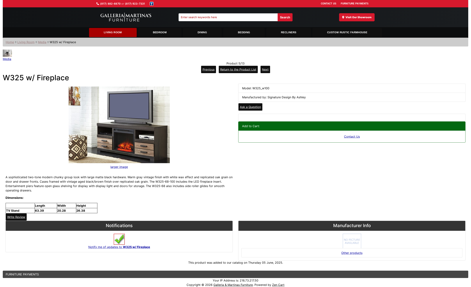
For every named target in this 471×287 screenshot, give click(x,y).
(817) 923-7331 (135, 3)
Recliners (288, 32)
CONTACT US (328, 3)
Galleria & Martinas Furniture (233, 285)
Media (42, 42)
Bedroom (160, 32)
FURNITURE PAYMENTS (355, 3)
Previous (209, 69)
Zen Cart (278, 285)
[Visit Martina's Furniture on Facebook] (152, 4)
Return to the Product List (238, 69)
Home (10, 42)
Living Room (113, 32)
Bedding (244, 32)
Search (285, 17)
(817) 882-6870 (110, 3)
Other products (351, 253)
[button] (464, 268)
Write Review (16, 217)
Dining (202, 32)
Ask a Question (250, 107)
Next (265, 69)
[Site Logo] (126, 17)
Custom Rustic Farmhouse (347, 32)
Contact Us (352, 136)
